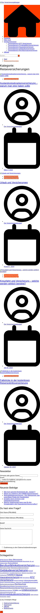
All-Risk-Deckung (4, 559)
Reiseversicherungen (11, 79)
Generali (30, 571)
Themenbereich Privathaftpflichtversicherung (23, 45)
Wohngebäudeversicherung (15, 594)
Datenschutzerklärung (11, 603)
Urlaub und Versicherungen (14, 182)
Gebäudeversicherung (14, 570)
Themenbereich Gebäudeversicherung (21, 49)
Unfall (20, 590)
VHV (15, 592)
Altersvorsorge (17, 559)
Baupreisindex (26, 561)
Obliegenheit (18, 582)
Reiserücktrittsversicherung (10, 588)
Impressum (7, 605)
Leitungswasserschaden (30, 580)
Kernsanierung (26, 577)
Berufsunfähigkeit (13, 563)
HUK (21, 577)
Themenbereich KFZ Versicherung (20, 43)
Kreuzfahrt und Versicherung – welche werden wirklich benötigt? (19, 282)
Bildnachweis (8, 608)
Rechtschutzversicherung (7, 584)
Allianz (10, 559)
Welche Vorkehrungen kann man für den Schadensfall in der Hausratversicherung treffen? (20, 503)
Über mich (7, 40)
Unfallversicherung (30, 590)
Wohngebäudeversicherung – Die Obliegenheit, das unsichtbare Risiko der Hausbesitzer (22, 496)
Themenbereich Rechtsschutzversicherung (22, 50)
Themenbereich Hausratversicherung (20, 47)
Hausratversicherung (11, 176)
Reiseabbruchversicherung (7, 586)
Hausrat (19, 575)
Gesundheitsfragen (4, 572)
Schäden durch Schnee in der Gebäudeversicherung (14, 499)
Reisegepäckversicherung (21, 586)
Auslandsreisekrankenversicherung (11, 561)
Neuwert (2, 582)
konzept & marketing (18, 580)
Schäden (15, 590)
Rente (22, 588)
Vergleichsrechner (10, 42)
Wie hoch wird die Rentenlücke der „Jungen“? (19, 492)
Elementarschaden (5, 568)
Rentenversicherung (30, 588)
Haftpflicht (11, 575)
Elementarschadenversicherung (20, 568)
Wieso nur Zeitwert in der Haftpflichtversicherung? (21, 493)
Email (2, 477)
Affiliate (6, 52)
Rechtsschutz (20, 584)
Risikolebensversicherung (6, 590)
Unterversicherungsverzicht (6, 592)
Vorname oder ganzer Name (9, 475)
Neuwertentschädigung (9, 582)
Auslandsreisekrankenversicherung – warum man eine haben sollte (19, 84)
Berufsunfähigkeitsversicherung (17, 565)
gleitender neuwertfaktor (27, 572)
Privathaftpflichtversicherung (30, 582)
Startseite (7, 38)
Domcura (37, 565)
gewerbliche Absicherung (15, 572)
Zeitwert (8, 596)
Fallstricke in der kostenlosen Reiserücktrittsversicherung (15, 381)
